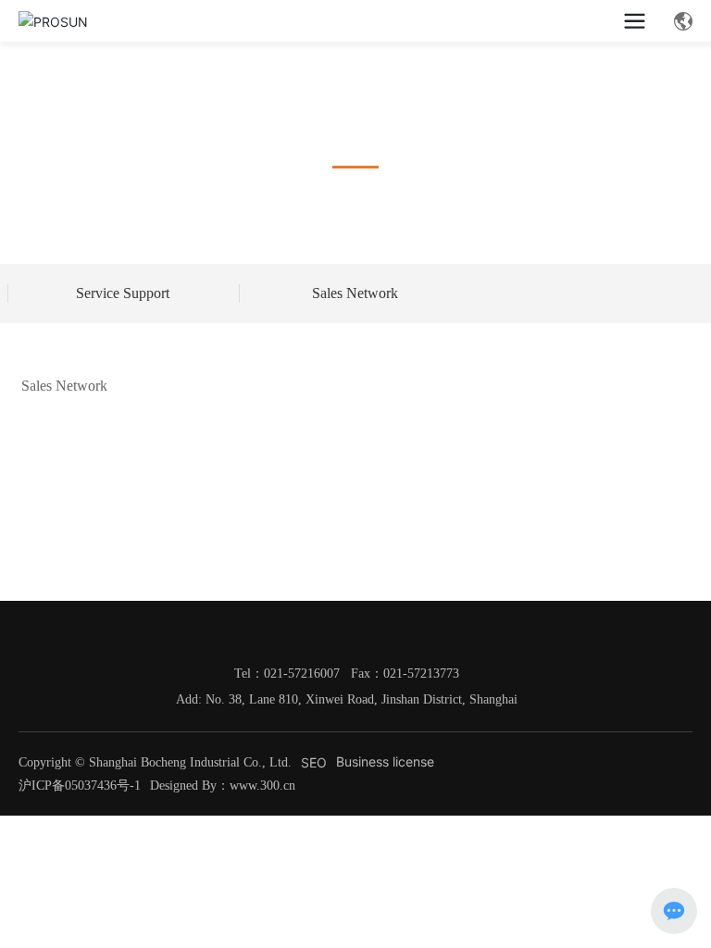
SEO (314, 762)
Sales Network (355, 293)
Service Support (122, 293)
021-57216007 (302, 673)
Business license (385, 761)
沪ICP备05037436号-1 (80, 785)
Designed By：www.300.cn (222, 785)
